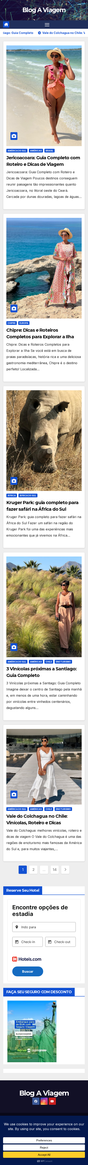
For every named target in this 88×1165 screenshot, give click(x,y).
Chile (49, 661)
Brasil (49, 150)
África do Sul (28, 495)
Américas (36, 150)
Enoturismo (63, 661)
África (12, 495)
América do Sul (17, 150)
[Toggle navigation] (47, 25)
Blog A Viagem (44, 10)
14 (54, 869)
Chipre (12, 323)
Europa (23, 323)
